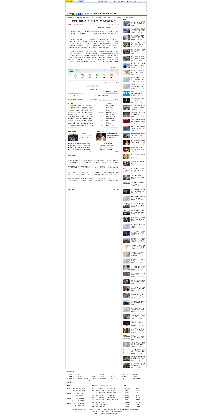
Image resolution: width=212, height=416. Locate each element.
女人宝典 (138, 404)
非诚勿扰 (124, 376)
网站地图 (127, 409)
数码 (97, 399)
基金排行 (138, 388)
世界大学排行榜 (136, 378)
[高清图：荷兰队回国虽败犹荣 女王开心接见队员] (113, 173)
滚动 (83, 405)
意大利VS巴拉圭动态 (128, 17)
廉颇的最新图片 (110, 125)
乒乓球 (73, 403)
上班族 (112, 374)
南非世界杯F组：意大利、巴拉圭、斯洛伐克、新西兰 (95, 17)
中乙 (84, 393)
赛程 (104, 13)
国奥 (77, 395)
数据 (84, 400)
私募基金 (102, 376)
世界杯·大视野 (72, 155)
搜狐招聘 (91, 409)
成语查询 (127, 392)
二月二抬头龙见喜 (73, 95)
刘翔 (80, 405)
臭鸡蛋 (111, 77)
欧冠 (78, 400)
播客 (127, 1)
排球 (78, 403)
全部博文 (137, 409)
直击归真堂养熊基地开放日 (101, 95)
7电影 (90, 374)
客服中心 (100, 409)
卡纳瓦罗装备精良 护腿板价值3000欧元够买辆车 (80, 105)
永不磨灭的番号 (70, 374)
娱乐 (106, 1)
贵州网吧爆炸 (103, 378)
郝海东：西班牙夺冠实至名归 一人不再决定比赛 (79, 145)
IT (111, 1)
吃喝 (103, 397)
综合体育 (69, 403)
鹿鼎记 (97, 404)
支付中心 (86, 409)
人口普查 (135, 376)
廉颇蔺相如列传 (110, 112)
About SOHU (116, 409)
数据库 (99, 13)
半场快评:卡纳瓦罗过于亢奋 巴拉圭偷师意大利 (80, 114)
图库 (88, 13)
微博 (130, 1)
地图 (101, 406)
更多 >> (89, 151)
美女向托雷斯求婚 (83, 133)
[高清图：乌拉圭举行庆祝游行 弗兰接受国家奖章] (100, 173)
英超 (73, 398)
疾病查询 (127, 397)
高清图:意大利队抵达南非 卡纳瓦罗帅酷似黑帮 (80, 121)
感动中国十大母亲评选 (83, 378)
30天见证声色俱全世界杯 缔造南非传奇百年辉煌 (79, 149)
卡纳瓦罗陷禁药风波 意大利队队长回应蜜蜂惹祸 (80, 125)
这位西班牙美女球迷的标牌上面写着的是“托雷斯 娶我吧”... (85, 137)
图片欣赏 (138, 397)
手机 (100, 399)
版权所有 (120, 411)
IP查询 (137, 392)
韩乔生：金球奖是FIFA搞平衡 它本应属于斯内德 (79, 147)
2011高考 (124, 378)
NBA (73, 388)
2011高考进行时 (126, 374)
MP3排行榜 (138, 395)
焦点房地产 (103, 385)
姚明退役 (80, 376)
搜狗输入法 (127, 388)
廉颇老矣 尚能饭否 (111, 114)
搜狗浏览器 (127, 402)
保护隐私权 (110, 409)
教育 (108, 395)
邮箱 (100, 402)
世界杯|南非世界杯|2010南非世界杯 (74, 17)
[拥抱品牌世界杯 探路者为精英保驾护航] (73, 161)
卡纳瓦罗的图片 (110, 105)
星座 (103, 395)
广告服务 (95, 409)
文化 (108, 397)
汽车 (114, 1)
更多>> (117, 183)
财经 (110, 1)
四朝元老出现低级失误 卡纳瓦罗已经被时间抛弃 (80, 110)
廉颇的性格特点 (110, 118)
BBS (138, 1)
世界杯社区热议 (100, 131)
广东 (106, 402)
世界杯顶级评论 (72, 131)
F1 (73, 405)
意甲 (77, 398)
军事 (97, 388)
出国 (111, 395)
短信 (101, 404)
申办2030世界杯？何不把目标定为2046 (105, 145)
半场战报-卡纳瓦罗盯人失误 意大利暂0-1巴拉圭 (80, 116)
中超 (73, 393)
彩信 (107, 404)
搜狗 (145, 1)
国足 (73, 395)
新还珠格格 (69, 376)
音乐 (114, 390)
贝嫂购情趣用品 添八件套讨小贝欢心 (105, 143)
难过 (97, 77)
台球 (84, 403)
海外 (83, 398)
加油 (82, 77)
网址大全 (127, 399)
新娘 (100, 395)
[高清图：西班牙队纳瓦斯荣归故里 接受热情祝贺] (113, 161)
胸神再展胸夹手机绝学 (112, 133)
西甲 (80, 398)
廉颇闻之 (108, 123)
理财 (100, 390)
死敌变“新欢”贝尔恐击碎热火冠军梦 (104, 149)
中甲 (81, 393)
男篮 (77, 390)
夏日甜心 (80, 374)
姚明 (80, 390)
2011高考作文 (114, 378)
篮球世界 (69, 388)
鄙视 (104, 77)
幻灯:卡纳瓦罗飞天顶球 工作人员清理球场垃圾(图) (81, 112)
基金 (103, 390)
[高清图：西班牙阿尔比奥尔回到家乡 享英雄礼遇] (100, 161)
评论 (92, 13)
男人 (103, 399)
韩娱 (111, 390)
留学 (114, 395)
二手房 (103, 392)
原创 (114, 397)
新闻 (99, 1)
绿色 (118, 397)
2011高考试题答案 (71, 378)
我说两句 (141, 1)
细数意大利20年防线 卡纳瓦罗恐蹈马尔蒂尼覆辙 (80, 108)
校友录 (116, 399)
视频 (125, 1)
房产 (117, 1)
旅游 (93, 397)
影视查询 (127, 390)
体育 (102, 1)
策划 (95, 13)
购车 (97, 392)
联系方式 (105, 409)
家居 (119, 1)
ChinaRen (97, 385)
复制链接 (109, 27)
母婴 (97, 395)
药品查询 (138, 390)
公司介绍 (122, 409)
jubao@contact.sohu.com (111, 413)
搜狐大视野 (135, 374)
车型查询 (138, 402)
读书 (111, 397)
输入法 (97, 406)
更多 (117, 82)
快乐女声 (102, 374)
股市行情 (127, 395)
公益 (100, 388)
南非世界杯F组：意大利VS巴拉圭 (115, 17)
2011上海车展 (92, 376)
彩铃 (104, 404)
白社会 (112, 82)
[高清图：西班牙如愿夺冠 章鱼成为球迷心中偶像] (73, 173)
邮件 (132, 1)
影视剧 (114, 392)
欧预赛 (73, 400)
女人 (122, 1)
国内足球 (69, 393)
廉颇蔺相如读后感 (110, 116)
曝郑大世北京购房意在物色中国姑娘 (104, 147)
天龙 (93, 404)
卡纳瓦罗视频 (109, 108)
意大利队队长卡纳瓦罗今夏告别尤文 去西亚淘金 (80, 123)
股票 (97, 390)
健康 (100, 397)
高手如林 (113, 376)
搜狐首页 (96, 1)
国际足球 (69, 398)
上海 (103, 402)
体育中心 (69, 385)
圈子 (97, 402)
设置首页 (75, 409)
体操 (81, 403)
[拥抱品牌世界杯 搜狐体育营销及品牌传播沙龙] (87, 161)
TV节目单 (127, 404)
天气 (97, 397)
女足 (83, 395)
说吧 (104, 406)
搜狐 (93, 385)
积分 (107, 13)
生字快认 (127, 406)
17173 (107, 385)
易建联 (83, 390)
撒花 (90, 77)
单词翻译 (138, 399)
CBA (73, 390)
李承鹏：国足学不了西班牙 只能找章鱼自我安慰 (79, 143)
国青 (80, 395)
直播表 (83, 388)
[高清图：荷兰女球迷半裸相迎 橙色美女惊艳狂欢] (87, 173)
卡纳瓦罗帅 (109, 110)
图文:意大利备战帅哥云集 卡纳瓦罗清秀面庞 (79, 118)
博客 (135, 1)
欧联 (81, 400)
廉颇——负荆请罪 (110, 121)
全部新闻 (132, 409)
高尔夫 (76, 405)
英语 (118, 395)
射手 (111, 13)
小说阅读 (138, 406)
